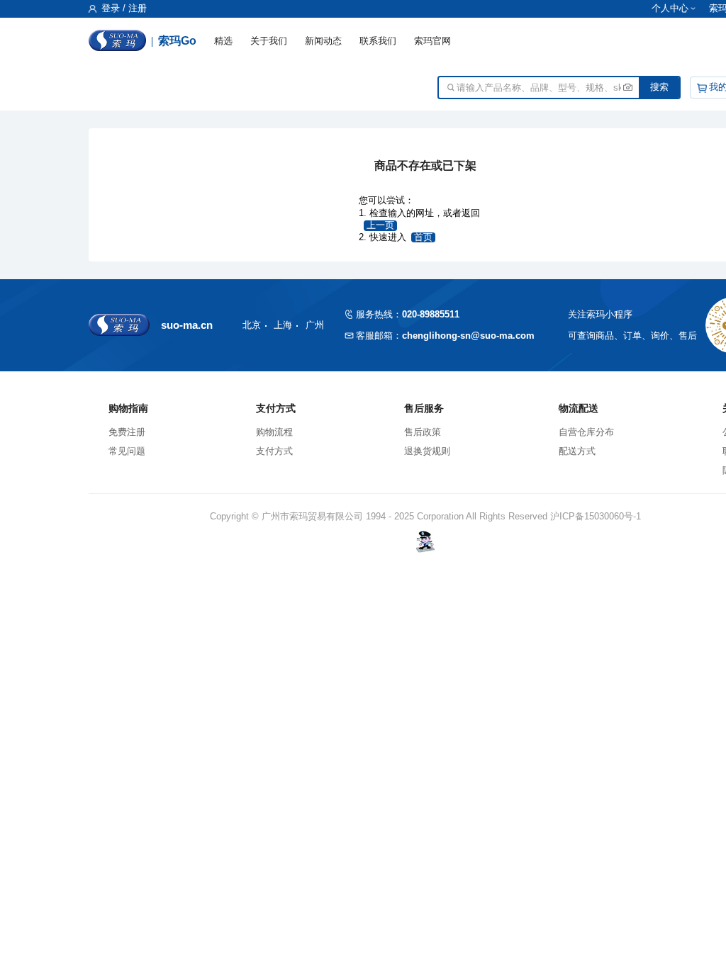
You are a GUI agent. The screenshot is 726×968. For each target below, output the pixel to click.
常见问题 (126, 451)
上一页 (380, 225)
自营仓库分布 (586, 432)
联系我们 (377, 40)
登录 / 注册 (123, 8)
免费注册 (126, 432)
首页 (423, 237)
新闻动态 (323, 40)
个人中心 (670, 8)
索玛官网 (432, 40)
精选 (223, 40)
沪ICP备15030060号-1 (595, 516)
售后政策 (422, 432)
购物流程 (274, 432)
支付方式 (274, 451)
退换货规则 (427, 451)
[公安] (425, 542)
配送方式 (577, 451)
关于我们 (268, 40)
